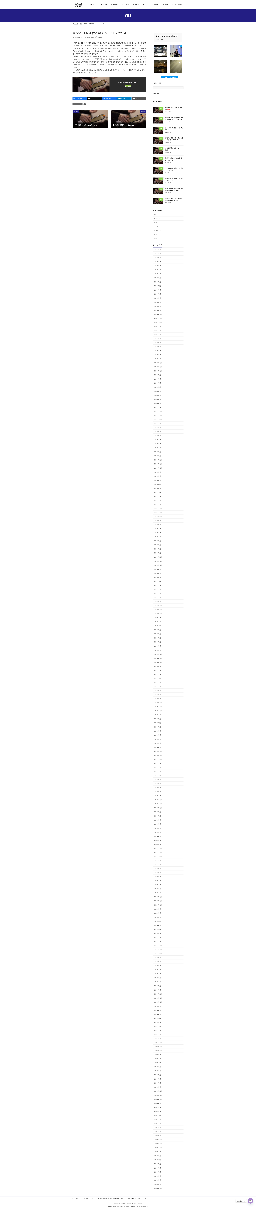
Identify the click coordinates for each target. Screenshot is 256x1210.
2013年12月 (158, 848)
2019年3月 (157, 593)
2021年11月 (158, 464)
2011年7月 (157, 966)
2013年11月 (158, 852)
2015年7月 (157, 771)
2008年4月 (157, 1123)
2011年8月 (157, 961)
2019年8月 (157, 573)
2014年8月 (157, 816)
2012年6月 (157, 921)
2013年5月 (157, 876)
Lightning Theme (127, 1206)
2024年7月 (157, 334)
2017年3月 (157, 690)
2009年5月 (157, 1071)
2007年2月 (157, 1180)
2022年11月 (158, 415)
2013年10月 (158, 856)
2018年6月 (157, 630)
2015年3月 (157, 787)
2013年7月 (157, 868)
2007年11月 (158, 1144)
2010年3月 (157, 1030)
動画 (155, 222)
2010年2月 (157, 1034)
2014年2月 (157, 840)
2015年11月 (158, 755)
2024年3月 (157, 350)
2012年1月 (157, 941)
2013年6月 (157, 872)
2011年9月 (157, 957)
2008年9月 (157, 1103)
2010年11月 (158, 998)
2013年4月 (157, 880)
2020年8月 (157, 524)
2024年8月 (157, 330)
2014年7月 (157, 820)
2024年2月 (157, 355)
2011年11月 (158, 949)
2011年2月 (157, 986)
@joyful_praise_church (167, 36)
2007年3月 (157, 1176)
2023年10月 (158, 371)
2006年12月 (158, 1188)
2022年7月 (157, 431)
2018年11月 (158, 609)
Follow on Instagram (169, 77)
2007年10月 (158, 1148)
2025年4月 (157, 298)
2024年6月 (157, 338)
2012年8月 (157, 913)
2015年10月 (158, 759)
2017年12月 (158, 654)
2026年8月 (157, 249)
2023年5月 (157, 391)
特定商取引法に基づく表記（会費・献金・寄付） (111, 1198)
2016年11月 (158, 707)
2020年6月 (157, 533)
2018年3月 (157, 642)
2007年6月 (157, 1164)
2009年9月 (157, 1055)
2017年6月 (157, 678)
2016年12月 (158, 702)
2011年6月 (157, 969)
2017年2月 (157, 694)
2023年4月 (157, 395)
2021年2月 (157, 500)
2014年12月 (158, 800)
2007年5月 (157, 1168)
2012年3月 (157, 933)
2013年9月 (157, 860)
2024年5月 (157, 342)
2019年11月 (158, 561)
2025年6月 (157, 290)
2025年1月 (157, 310)
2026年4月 (157, 266)
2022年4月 (157, 444)
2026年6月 (157, 257)
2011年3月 (157, 982)
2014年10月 (158, 808)
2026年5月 (157, 261)
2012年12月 (158, 897)
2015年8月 (157, 767)
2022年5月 (157, 439)
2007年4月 (157, 1172)
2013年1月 (157, 893)
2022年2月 (157, 452)
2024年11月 (158, 318)
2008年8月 (157, 1107)
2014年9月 (157, 812)
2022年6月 (157, 435)
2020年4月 (157, 541)
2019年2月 (157, 597)
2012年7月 (157, 917)
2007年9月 (157, 1152)
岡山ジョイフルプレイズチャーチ (137, 1198)
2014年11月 (158, 804)
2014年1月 (157, 844)
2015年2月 (157, 791)
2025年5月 (157, 294)
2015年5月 (157, 779)
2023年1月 (157, 407)
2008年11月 (158, 1095)
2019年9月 (157, 569)
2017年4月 (157, 686)
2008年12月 (158, 1091)
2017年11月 (158, 658)
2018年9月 (157, 618)
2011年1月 (157, 990)
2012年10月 (158, 905)
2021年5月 (157, 488)
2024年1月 (157, 359)
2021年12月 (158, 460)
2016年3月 (157, 739)
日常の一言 (157, 230)
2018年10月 (158, 613)
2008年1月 (157, 1135)
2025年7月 (157, 286)
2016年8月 (157, 719)
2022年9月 (157, 423)
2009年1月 (157, 1087)
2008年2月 (157, 1131)
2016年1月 (157, 747)
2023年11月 (158, 367)
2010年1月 (157, 1038)
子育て (156, 226)
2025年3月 (157, 302)
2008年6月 (157, 1115)
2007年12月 (158, 1139)
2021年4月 (157, 492)
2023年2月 (157, 403)
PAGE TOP (248, 1172)
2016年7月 (157, 723)
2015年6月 (157, 775)
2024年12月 (158, 314)
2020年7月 (157, 528)
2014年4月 (157, 832)
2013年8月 (157, 864)
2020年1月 (157, 553)
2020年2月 (157, 549)
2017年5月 (157, 682)
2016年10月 (158, 711)
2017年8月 (157, 670)
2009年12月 (158, 1042)
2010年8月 (157, 1010)
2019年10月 (158, 565)
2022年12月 (158, 411)
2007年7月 (157, 1160)
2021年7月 (157, 480)
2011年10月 (158, 953)
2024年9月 (157, 326)
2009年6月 (157, 1067)
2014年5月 (157, 828)
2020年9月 (157, 520)
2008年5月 (157, 1119)
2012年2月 (157, 937)
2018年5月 (157, 634)
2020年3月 (157, 545)
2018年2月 (157, 646)
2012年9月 (157, 909)
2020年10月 (158, 516)
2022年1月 (157, 456)
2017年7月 (157, 674)
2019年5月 (157, 585)
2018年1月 (157, 650)
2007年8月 (157, 1156)
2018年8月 (157, 622)
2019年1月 (157, 601)
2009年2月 (157, 1083)
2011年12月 (158, 945)
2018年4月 (157, 638)
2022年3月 (157, 448)
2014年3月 (157, 836)
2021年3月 (157, 496)
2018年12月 (158, 605)
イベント (157, 218)
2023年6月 (157, 387)
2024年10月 (158, 322)
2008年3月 (157, 1127)
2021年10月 (158, 468)
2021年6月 (157, 484)
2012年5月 (157, 925)
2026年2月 (157, 274)
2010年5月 (157, 1022)
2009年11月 (158, 1046)
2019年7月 (157, 577)
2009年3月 (157, 1079)
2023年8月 (157, 379)
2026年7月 (157, 253)
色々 (155, 235)
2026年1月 (157, 278)
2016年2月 (157, 743)
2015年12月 (158, 751)
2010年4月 (157, 1026)
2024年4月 (157, 346)
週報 (85, 104)
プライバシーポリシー (88, 1198)
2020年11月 (158, 512)
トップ (76, 1198)
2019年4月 (157, 589)
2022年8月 (157, 427)
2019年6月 (157, 581)
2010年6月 (157, 1018)
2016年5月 (157, 731)
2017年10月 (158, 662)
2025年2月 (157, 306)
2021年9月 (157, 472)
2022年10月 (158, 419)
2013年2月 (157, 889)
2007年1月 (157, 1184)
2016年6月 (157, 727)
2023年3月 (157, 399)
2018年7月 (157, 626)
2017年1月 (157, 698)
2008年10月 (158, 1099)
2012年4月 (157, 929)
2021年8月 (157, 476)
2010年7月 (157, 1014)
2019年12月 (158, 557)
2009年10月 (158, 1050)
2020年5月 (157, 537)
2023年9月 (157, 375)
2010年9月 (157, 1006)
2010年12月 (158, 994)
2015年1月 (157, 796)
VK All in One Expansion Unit (140, 1206)
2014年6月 (157, 824)
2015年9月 (157, 763)
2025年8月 (157, 282)
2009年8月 (157, 1058)
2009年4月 (157, 1075)
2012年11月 (158, 901)
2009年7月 (157, 1063)
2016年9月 (157, 715)
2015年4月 (157, 783)
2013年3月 (157, 885)
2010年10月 (158, 1002)
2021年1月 (157, 504)
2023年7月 (157, 383)
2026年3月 (157, 270)
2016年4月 (157, 735)
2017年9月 (157, 666)
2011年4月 (157, 978)
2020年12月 (158, 508)
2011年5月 (157, 974)
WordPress (117, 1206)
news (156, 214)
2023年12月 (158, 363)
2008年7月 (157, 1111)
